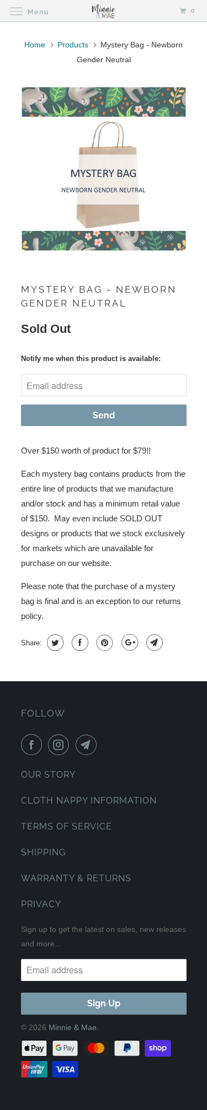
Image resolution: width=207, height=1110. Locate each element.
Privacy (41, 904)
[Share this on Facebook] (78, 642)
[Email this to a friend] (153, 642)
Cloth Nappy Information (89, 800)
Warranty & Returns (76, 878)
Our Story (48, 774)
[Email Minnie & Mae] (88, 744)
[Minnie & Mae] (104, 10)
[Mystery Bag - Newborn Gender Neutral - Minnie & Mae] (104, 169)
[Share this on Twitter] (53, 642)
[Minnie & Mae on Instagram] (60, 744)
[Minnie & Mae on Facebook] (33, 744)
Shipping (43, 852)
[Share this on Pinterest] (103, 642)
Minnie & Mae (73, 1027)
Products (72, 44)
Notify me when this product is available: (91, 358)
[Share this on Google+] (128, 642)
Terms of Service (66, 826)
